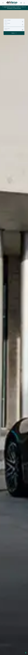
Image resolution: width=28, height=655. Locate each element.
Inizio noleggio (8, 20)
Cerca (14, 33)
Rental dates (7, 28)
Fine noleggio (7, 23)
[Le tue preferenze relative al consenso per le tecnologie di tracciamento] (25, 653)
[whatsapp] (21, 3)
